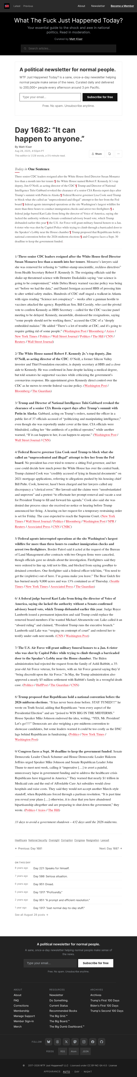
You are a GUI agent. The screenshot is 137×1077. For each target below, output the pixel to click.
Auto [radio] (66, 1071)
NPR (111, 521)
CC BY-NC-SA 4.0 (97, 1065)
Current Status (58, 1005)
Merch (18, 1026)
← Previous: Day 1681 (28, 848)
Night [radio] (88, 1071)
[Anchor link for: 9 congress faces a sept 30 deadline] (13, 751)
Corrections (21, 1005)
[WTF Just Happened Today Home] (7, 6)
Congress (79, 840)
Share (98, 153)
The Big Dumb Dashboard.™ (66, 1026)
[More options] (118, 153)
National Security (37, 840)
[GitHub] (101, 1041)
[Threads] (57, 1041)
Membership (21, 1010)
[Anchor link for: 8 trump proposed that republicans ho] (13, 696)
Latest (17, 6)
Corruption (67, 840)
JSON (86, 1051)
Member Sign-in (24, 1021)
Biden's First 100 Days (104, 1005)
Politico (45, 336)
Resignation (92, 840)
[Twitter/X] (66, 1041)
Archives (95, 995)
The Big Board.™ (59, 1021)
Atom (74, 1051)
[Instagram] (84, 1041)
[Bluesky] (48, 1041)
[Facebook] (92, 1041)
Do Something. (58, 1000)
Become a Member (122, 6)
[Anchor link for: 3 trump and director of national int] (13, 403)
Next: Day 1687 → (110, 848)
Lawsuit (105, 840)
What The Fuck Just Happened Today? (68, 20)
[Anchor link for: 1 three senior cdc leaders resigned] (13, 256)
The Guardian (41, 391)
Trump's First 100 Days (104, 1000)
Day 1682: (50, 134)
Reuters (20, 341)
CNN (109, 336)
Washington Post (75, 331)
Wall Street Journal (65, 336)
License (113, 1065)
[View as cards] (109, 153)
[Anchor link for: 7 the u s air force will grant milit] (13, 647)
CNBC (66, 526)
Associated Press (39, 526)
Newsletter (98, 6)
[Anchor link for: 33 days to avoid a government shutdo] (13, 822)
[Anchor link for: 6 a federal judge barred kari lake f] (13, 598)
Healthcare (21, 840)
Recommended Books (63, 1010)
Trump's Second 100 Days (106, 1010)
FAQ (16, 1000)
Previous (28, 6)
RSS (62, 1051)
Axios (110, 331)
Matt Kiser (76, 39)
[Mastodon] (75, 1041)
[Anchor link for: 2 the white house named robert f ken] (13, 353)
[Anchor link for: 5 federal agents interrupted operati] (13, 538)
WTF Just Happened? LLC (54, 1065)
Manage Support (24, 1016)
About (81, 6)
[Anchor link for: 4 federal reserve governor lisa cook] (13, 452)
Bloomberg (96, 331)
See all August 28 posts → (31, 914)
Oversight (54, 840)
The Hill (98, 336)
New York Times (26, 336)
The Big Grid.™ (58, 1016)
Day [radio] (77, 1071)
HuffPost (42, 685)
